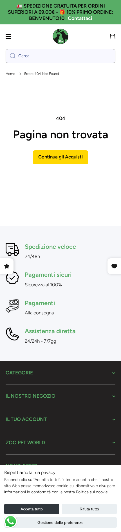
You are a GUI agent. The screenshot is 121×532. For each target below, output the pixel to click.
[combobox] (60, 56)
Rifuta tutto (89, 509)
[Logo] (60, 36)
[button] (112, 36)
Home (10, 74)
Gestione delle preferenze (60, 522)
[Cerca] (10, 56)
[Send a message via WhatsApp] (10, 521)
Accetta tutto (32, 509)
